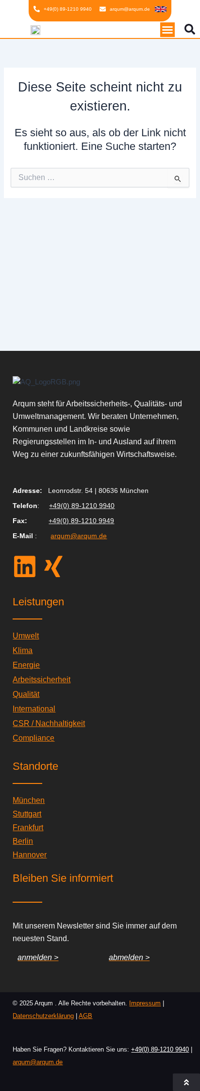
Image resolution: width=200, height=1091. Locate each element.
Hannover (30, 855)
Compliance (33, 738)
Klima (23, 650)
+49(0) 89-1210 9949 (81, 521)
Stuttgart (27, 814)
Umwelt (26, 636)
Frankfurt (28, 827)
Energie (26, 665)
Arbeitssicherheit (41, 679)
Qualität (26, 694)
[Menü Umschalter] (167, 29)
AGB (85, 1015)
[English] (161, 9)
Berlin (23, 841)
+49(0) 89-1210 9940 (82, 505)
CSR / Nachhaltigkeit (49, 723)
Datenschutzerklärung (43, 1015)
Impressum (145, 1003)
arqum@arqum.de (78, 536)
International (34, 709)
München (29, 800)
